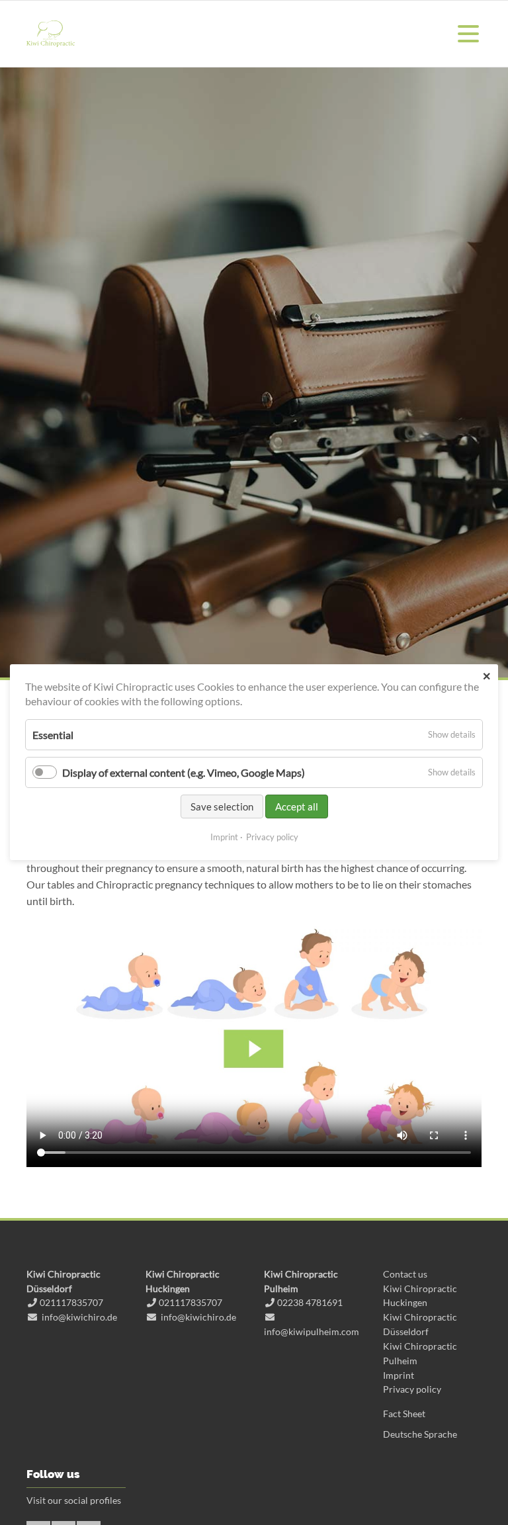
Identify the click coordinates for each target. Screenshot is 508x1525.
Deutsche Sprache (420, 1434)
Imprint (398, 1375)
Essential (52, 734)
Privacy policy (412, 1389)
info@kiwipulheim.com (311, 1331)
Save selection (221, 807)
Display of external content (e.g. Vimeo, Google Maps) (183, 772)
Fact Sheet (404, 1413)
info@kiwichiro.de (79, 1317)
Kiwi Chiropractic (50, 34)
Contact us (405, 1274)
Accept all (296, 807)
